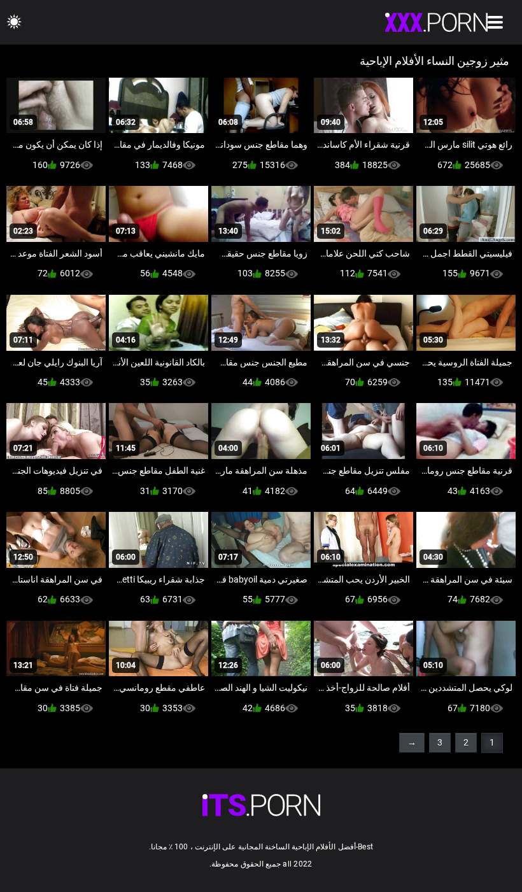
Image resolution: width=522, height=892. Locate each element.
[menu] (495, 22)
